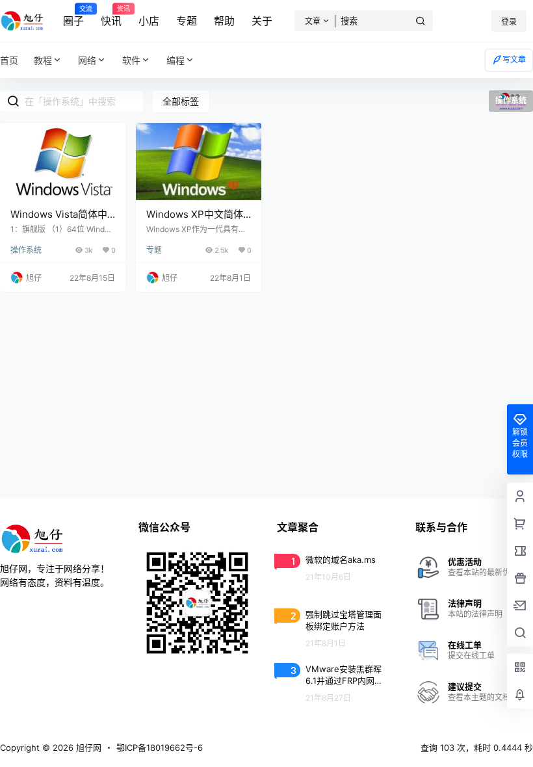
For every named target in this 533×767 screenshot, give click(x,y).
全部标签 (180, 101)
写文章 (514, 59)
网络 (87, 60)
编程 (175, 60)
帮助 (224, 20)
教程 (43, 60)
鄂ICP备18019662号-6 (159, 747)
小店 (148, 20)
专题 (186, 20)
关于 (262, 20)
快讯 (111, 16)
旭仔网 (87, 747)
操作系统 (26, 250)
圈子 (73, 16)
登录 (509, 22)
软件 (131, 60)
